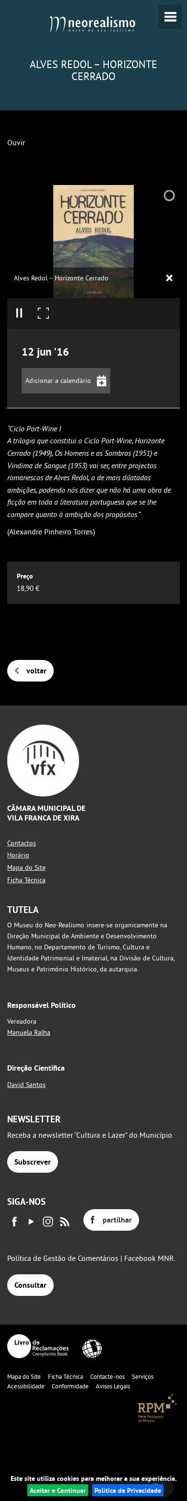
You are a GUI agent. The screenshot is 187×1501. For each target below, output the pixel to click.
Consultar (30, 1285)
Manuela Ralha (28, 1032)
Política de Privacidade (127, 1490)
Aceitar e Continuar (58, 1490)
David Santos (26, 1084)
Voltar (36, 671)
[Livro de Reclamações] (38, 1346)
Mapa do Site (26, 867)
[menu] (170, 17)
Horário (18, 855)
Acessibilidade (26, 1386)
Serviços (142, 1376)
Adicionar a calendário (58, 380)
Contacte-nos (107, 1376)
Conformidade (70, 1386)
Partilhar (117, 1220)
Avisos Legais (113, 1386)
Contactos (21, 843)
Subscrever (32, 1162)
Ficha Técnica (26, 880)
